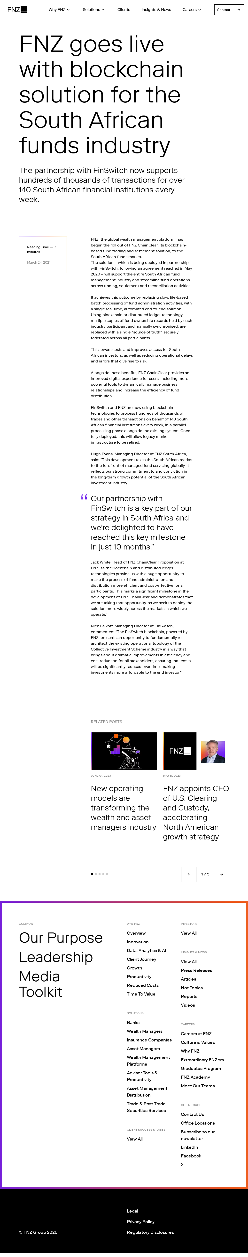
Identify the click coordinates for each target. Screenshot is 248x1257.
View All (135, 1139)
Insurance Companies (149, 1040)
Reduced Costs (143, 985)
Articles (188, 979)
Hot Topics (192, 987)
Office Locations (198, 1123)
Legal (132, 1211)
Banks (133, 1022)
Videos (188, 1005)
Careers (190, 9)
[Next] (221, 874)
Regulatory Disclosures (150, 1232)
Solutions (91, 9)
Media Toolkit (40, 984)
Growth (134, 968)
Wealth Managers (145, 1031)
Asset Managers (143, 1048)
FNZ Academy (195, 1077)
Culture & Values (198, 1042)
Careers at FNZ (196, 1033)
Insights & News (156, 9)
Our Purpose (61, 937)
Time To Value (141, 994)
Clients (123, 9)
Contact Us (192, 1114)
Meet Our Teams (198, 1086)
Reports (189, 996)
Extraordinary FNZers (202, 1059)
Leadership (56, 957)
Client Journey (141, 959)
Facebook (191, 1156)
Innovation (138, 942)
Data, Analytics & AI (146, 950)
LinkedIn (189, 1147)
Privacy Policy (141, 1221)
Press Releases (196, 970)
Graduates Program (201, 1068)
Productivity (139, 976)
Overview (136, 933)
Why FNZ (57, 9)
